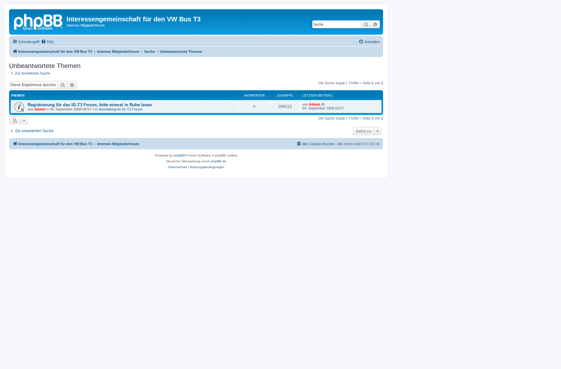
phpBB (179, 155)
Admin (40, 109)
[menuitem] (47, 42)
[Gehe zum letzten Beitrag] (323, 104)
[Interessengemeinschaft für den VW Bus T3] (39, 21)
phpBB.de (218, 161)
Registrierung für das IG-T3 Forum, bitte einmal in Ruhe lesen (90, 104)
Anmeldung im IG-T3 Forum (121, 109)
